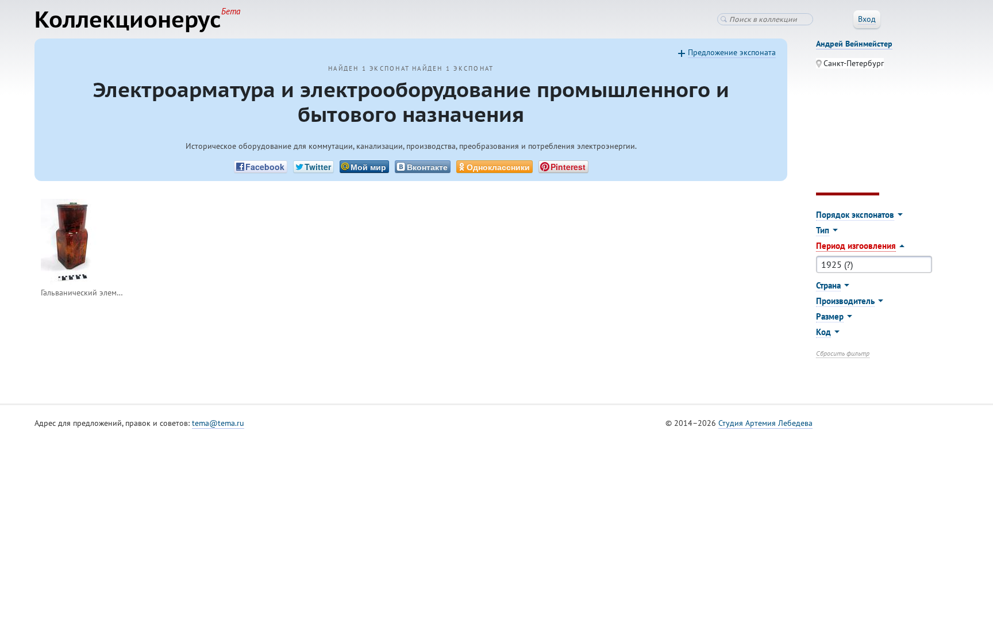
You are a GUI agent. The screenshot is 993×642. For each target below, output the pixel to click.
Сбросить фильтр (842, 353)
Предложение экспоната (732, 52)
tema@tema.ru (218, 423)
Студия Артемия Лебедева (765, 423)
